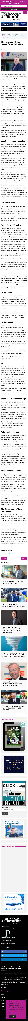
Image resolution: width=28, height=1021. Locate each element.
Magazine (3, 1009)
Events (2, 1006)
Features (3, 997)
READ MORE (4, 987)
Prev (5, 558)
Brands (2, 1000)
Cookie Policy (12, 1013)
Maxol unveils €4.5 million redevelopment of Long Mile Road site (14, 605)
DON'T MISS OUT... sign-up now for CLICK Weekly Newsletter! (14, 2)
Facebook (2, 553)
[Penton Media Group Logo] (8, 934)
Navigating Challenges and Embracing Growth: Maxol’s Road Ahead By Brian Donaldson (13, 708)
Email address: (6, 807)
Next (23, 558)
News (2, 994)
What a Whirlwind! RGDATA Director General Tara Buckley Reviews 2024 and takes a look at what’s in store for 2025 (13, 655)
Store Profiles (4, 1003)
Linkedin (9, 553)
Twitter (6, 553)
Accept (12, 1016)
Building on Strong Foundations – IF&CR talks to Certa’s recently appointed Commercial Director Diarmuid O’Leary (12, 629)
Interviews (5, 49)
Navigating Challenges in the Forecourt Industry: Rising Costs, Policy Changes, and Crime (12, 683)
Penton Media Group (9, 928)
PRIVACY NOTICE (5, 947)
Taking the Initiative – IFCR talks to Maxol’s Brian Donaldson (13, 582)
